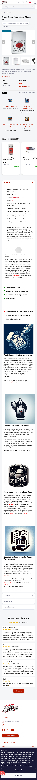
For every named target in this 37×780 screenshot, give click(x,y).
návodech (6, 575)
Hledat (33, 6)
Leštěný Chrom (15, 197)
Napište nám (13, 382)
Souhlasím (18, 775)
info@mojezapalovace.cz (12, 721)
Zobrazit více (18, 691)
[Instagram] (7, 729)
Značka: (5, 26)
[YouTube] (12, 729)
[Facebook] (3, 729)
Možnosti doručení (24, 86)
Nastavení (18, 770)
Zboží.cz (25, 513)
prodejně (11, 504)
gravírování (16, 275)
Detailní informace (7, 76)
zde (31, 766)
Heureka (11, 513)
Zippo (13, 200)
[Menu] (35, 2)
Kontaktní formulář (10, 735)
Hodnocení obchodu (18, 618)
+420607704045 (9, 725)
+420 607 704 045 (8, 582)
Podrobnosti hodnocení (22, 23)
